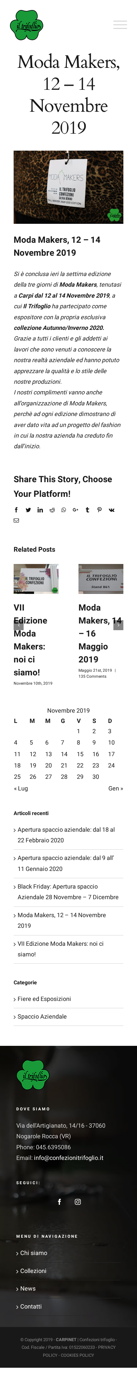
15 (80, 754)
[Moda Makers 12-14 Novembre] (68, 187)
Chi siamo (33, 1253)
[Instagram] (77, 1201)
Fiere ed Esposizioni (44, 999)
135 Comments (92, 676)
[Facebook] (59, 1201)
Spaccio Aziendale (42, 1016)
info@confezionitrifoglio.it (68, 1158)
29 (80, 776)
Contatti (31, 1306)
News (28, 1288)
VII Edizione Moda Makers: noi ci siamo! (30, 640)
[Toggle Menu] (120, 25)
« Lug (21, 788)
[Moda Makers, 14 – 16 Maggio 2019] (100, 579)
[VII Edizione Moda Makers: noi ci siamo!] (36, 579)
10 (111, 742)
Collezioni (33, 1271)
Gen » (115, 788)
